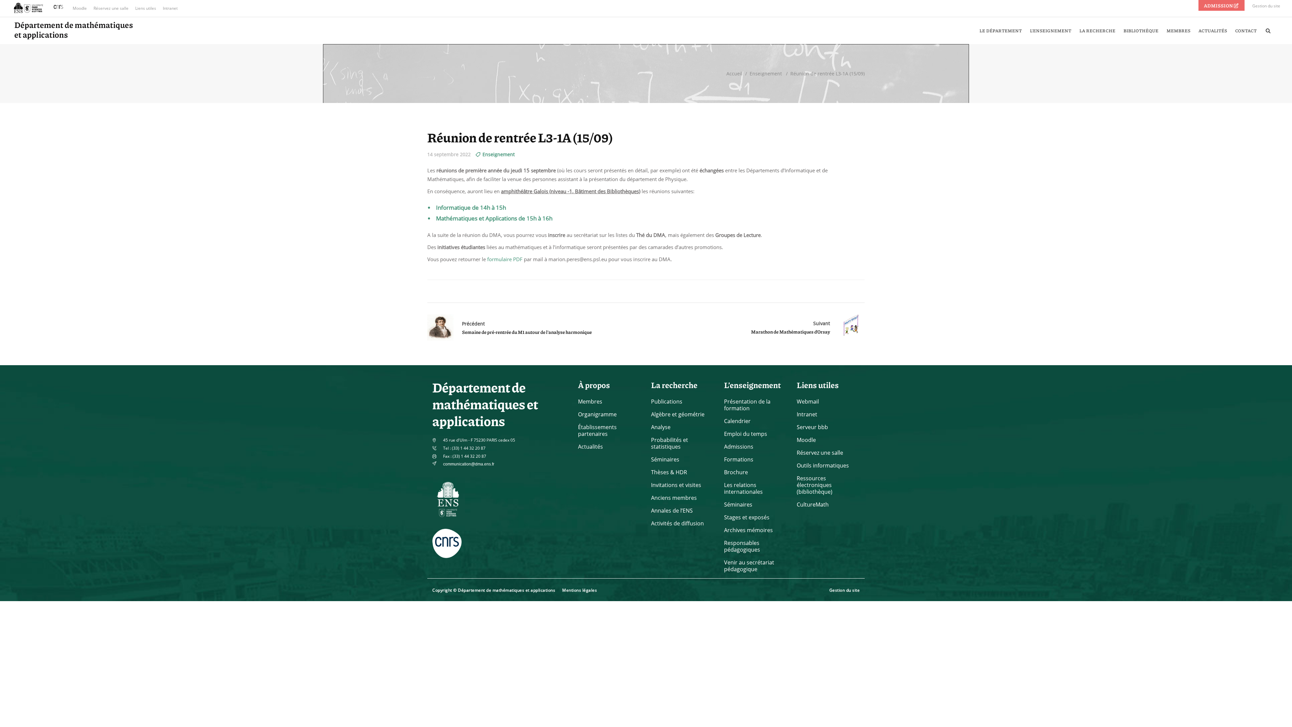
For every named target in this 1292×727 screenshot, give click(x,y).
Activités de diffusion (677, 523)
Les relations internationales (743, 488)
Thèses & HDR (669, 472)
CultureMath (813, 504)
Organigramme (597, 414)
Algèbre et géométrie (678, 414)
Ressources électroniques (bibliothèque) (814, 485)
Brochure (736, 472)
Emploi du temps (745, 434)
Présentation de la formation (747, 405)
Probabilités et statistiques (669, 443)
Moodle (80, 8)
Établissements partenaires (597, 430)
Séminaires (665, 459)
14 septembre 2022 (449, 154)
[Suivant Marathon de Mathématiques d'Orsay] (847, 327)
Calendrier (737, 421)
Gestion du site (1266, 6)
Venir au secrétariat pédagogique (749, 566)
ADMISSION (1218, 5)
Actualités (590, 446)
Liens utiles (145, 8)
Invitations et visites (676, 485)
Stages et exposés (746, 517)
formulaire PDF (505, 259)
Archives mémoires (748, 530)
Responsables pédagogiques (742, 546)
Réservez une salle (111, 8)
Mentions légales (579, 590)
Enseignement (766, 73)
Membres (590, 401)
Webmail (808, 401)
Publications (666, 401)
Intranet (170, 8)
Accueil (734, 73)
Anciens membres (674, 497)
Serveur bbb (812, 427)
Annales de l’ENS (672, 510)
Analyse (661, 427)
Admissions (738, 446)
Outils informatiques (823, 465)
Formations (738, 459)
